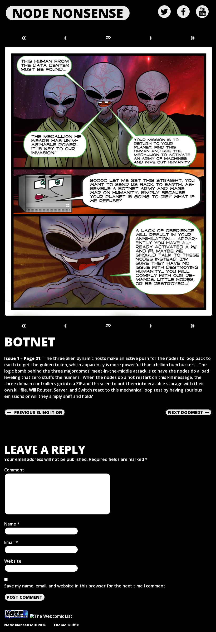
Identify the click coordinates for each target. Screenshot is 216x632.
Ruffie (73, 625)
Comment (14, 470)
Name (11, 524)
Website (12, 561)
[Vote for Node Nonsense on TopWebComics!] (16, 616)
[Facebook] (183, 11)
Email (11, 542)
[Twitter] (164, 11)
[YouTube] (202, 11)
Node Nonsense (67, 13)
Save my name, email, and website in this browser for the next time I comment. (85, 586)
